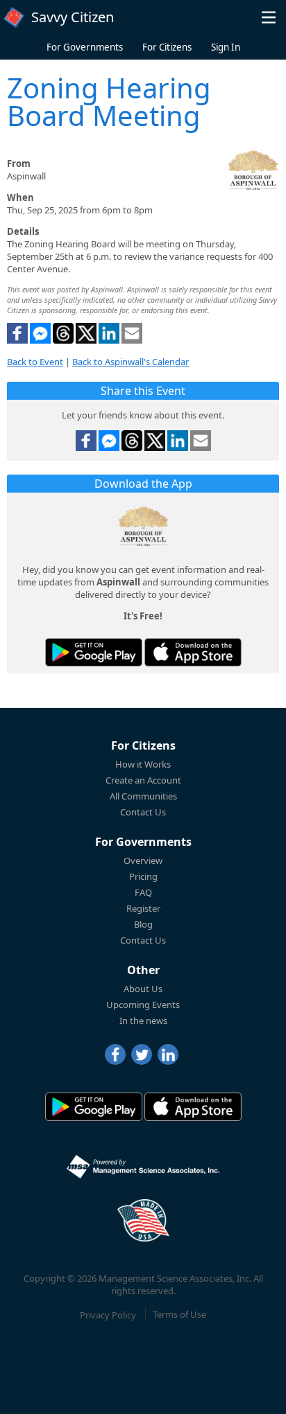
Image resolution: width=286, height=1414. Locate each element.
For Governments (85, 47)
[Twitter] (141, 1054)
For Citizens (167, 47)
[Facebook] (115, 1054)
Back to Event (35, 361)
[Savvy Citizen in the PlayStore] (93, 652)
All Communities (143, 796)
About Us (143, 988)
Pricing (143, 876)
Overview (143, 860)
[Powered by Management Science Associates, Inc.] (143, 1166)
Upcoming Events (143, 1004)
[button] (268, 17)
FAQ (143, 892)
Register (143, 908)
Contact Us (143, 812)
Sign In (225, 47)
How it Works (143, 764)
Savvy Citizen (72, 17)
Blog (143, 924)
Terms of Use (179, 1314)
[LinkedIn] (168, 1054)
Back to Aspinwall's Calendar (130, 361)
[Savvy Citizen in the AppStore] (193, 652)
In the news (143, 1020)
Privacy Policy (108, 1314)
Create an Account (143, 780)
